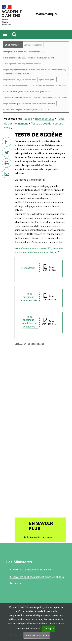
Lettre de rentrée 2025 (33, 45)
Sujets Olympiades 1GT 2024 (36, 110)
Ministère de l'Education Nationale (32, 569)
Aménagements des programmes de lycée (22, 64)
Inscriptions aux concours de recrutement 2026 (23, 52)
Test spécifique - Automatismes (29, 297)
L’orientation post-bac (51, 98)
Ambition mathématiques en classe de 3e (21, 98)
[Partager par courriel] (4, 171)
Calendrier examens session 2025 (51, 86)
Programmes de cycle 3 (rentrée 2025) (19, 80)
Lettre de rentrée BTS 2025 (14, 58)
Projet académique (11, 104)
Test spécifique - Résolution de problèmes (29, 321)
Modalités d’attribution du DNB (41, 58)
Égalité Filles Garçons (12, 110)
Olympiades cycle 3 (47, 80)
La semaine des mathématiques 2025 (38, 104)
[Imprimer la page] (7, 164)
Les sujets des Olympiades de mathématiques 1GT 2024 (27, 92)
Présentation (28, 268)
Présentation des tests (39, 537)
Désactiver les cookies (37, 635)
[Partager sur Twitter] (7, 153)
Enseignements (44, 118)
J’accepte (48, 628)
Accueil (27, 118)
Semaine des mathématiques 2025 (18, 86)
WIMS (64, 98)
